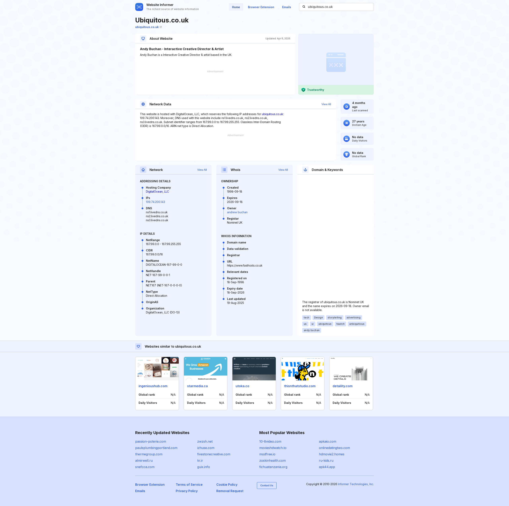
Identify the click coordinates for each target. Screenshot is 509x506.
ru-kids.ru (326, 460)
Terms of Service (189, 485)
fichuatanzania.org (273, 467)
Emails (286, 7)
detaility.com (343, 386)
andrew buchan (237, 212)
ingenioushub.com (153, 386)
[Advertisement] (215, 82)
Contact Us (266, 485)
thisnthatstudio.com (300, 386)
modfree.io (267, 454)
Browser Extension (261, 7)
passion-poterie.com (150, 441)
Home (236, 7)
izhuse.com (205, 448)
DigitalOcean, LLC (157, 191)
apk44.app (327, 467)
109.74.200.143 (155, 202)
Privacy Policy (187, 491)
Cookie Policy (226, 485)
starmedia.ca (197, 386)
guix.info (203, 467)
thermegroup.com (148, 454)
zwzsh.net (205, 441)
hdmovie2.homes (331, 454)
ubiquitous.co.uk (147, 27)
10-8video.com (270, 441)
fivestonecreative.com (213, 454)
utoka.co (242, 386)
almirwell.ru (144, 460)
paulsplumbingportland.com (156, 448)
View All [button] (326, 104)
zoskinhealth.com (272, 460)
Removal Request (229, 491)
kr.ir (200, 460)
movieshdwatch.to (273, 448)
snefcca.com (144, 467)
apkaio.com (327, 441)
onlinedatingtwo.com (334, 448)
